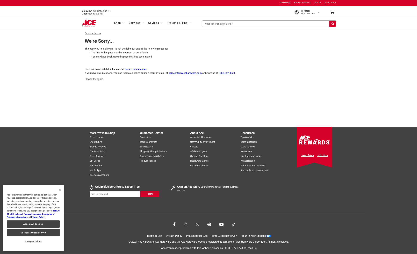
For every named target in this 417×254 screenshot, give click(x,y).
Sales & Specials (249, 142)
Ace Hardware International (254, 170)
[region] (33, 218)
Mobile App (95, 170)
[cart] (333, 12)
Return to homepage (136, 69)
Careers (194, 146)
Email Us (251, 248)
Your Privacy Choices (254, 235)
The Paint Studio (98, 151)
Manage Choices (33, 241)
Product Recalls (148, 161)
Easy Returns (146, 146)
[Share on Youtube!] (221, 224)
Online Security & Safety (152, 156)
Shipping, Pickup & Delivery (153, 151)
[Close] (59, 190)
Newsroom (246, 151)
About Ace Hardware (200, 137)
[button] (269, 24)
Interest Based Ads (197, 235)
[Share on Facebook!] (174, 224)
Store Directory (97, 156)
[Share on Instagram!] (185, 224)
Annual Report (248, 161)
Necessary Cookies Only (33, 233)
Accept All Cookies (33, 224)
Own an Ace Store (199, 156)
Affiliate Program (198, 151)
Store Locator (330, 2)
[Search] (332, 24)
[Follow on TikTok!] (234, 224)
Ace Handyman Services (253, 165)
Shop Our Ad (96, 142)
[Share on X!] (197, 224)
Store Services (248, 146)
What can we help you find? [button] (219, 23)
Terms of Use (154, 235)
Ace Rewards (285, 2)
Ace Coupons (96, 165)
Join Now (322, 155)
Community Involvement (202, 142)
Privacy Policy (174, 235)
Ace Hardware (93, 33)
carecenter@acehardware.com (185, 73)
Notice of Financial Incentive (28, 214)
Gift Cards (95, 161)
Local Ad (317, 2)
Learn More (307, 155)
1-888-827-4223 (226, 73)
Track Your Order (148, 142)
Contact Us (145, 137)
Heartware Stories (199, 161)
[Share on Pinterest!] (209, 224)
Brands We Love (98, 146)
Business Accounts (302, 2)
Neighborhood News (251, 156)
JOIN (150, 194)
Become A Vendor (199, 165)
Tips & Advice (247, 137)
